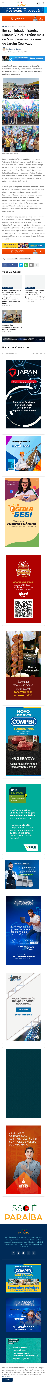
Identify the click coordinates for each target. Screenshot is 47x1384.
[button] (3, 3)
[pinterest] (33, 1253)
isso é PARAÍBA (19, 26)
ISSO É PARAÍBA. (25, 259)
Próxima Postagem (36, 353)
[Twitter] (21, 265)
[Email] (31, 265)
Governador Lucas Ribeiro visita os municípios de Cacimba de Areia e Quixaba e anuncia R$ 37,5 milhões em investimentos (35, 295)
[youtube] (23, 1253)
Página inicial (6, 26)
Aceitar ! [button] (7, 1380)
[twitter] (18, 1253)
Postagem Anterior (10, 353)
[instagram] (28, 1253)
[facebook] (13, 1253)
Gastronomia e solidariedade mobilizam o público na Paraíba (12, 327)
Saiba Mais (6, 1377)
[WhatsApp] (26, 265)
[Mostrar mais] (36, 265)
